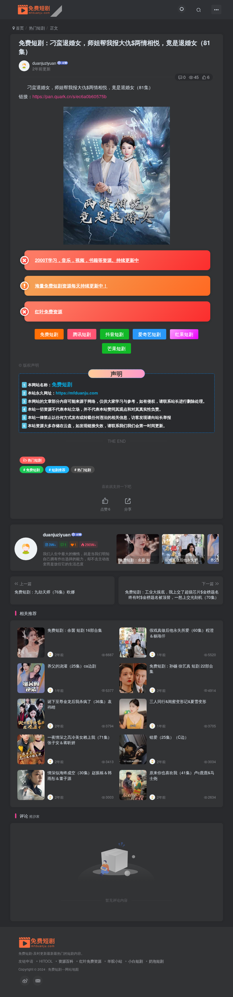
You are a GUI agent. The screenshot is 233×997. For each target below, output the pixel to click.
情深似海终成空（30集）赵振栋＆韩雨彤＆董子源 (79, 775)
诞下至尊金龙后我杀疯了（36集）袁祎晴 (79, 704)
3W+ (52, 544)
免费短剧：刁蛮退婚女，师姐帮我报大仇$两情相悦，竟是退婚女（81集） (114, 47)
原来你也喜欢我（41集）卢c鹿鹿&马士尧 (181, 775)
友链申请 (25, 961)
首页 (19, 28)
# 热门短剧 (82, 469)
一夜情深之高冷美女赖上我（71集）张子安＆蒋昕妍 (79, 740)
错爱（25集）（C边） (169, 737)
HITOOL (46, 961)
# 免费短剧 (31, 469)
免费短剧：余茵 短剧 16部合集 (74, 630)
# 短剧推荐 (57, 469)
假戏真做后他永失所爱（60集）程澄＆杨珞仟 (181, 633)
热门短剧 (37, 28)
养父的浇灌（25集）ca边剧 (71, 666)
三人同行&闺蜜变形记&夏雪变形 (177, 701)
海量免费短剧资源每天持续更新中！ (71, 285)
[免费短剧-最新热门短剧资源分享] (36, 942)
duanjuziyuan (44, 63)
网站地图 (72, 969)
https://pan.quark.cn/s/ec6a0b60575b (69, 96)
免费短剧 (55, 969)
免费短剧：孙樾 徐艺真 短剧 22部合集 (181, 668)
